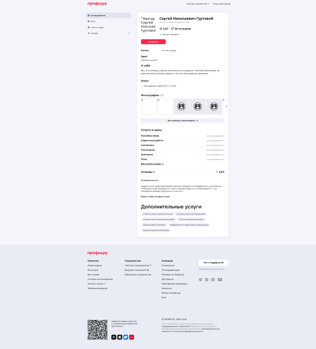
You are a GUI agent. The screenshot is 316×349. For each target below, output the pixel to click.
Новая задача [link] (95, 265)
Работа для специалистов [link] (138, 274)
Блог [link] (164, 297)
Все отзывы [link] (93, 274)
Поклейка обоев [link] (150, 135)
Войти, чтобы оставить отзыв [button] (155, 196)
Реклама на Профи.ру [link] (173, 274)
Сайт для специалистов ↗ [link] (138, 265)
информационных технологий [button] (176, 326)
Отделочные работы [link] (152, 140)
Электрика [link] (147, 154)
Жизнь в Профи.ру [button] (171, 292)
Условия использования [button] (100, 279)
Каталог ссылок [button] (95, 283)
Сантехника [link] (147, 145)
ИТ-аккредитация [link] (171, 270)
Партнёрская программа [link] (174, 283)
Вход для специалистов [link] (137, 270)
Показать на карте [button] (149, 60)
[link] (153, 41)
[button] (108, 15)
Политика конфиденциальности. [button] (188, 331)
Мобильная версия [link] (97, 288)
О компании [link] (168, 265)
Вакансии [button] (167, 288)
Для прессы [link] (168, 279)
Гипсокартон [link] (148, 149)
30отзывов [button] (183, 28)
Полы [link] (144, 159)
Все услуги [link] (93, 270)
